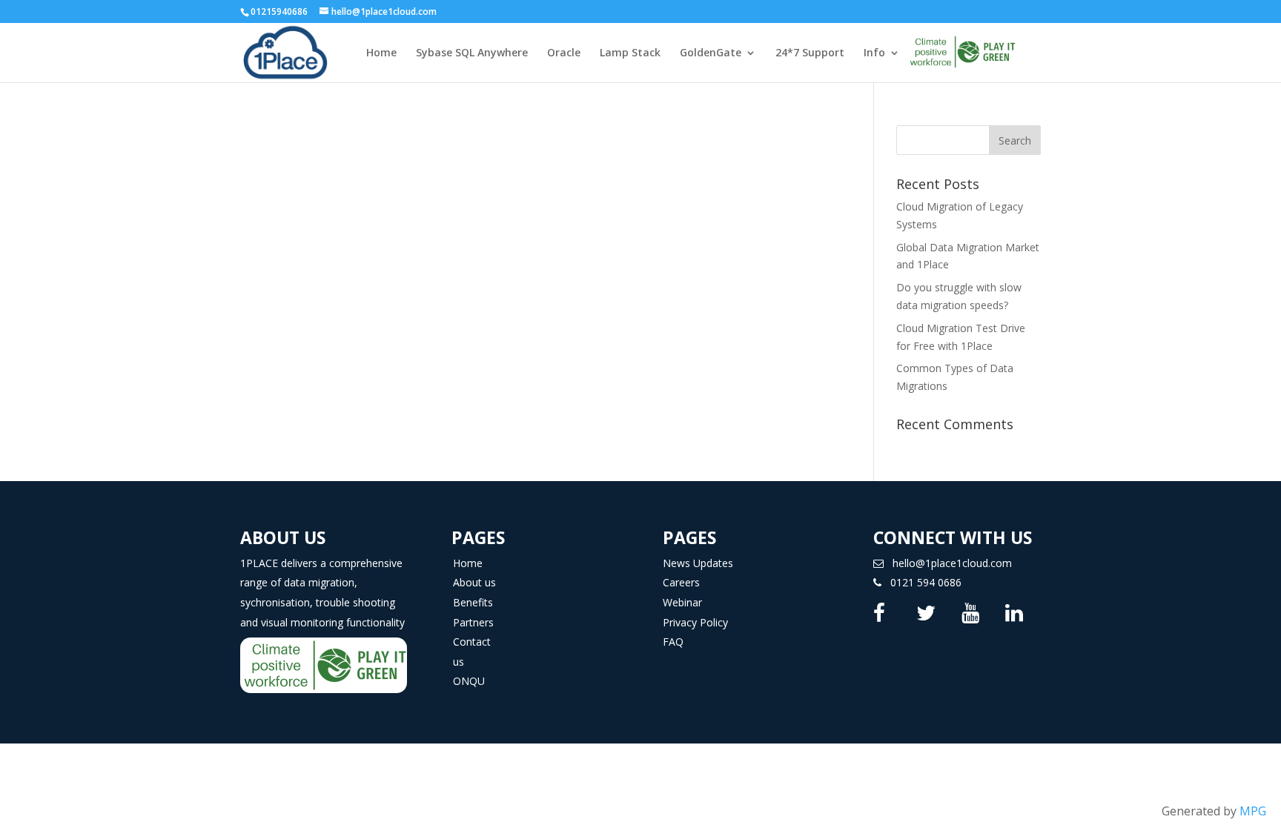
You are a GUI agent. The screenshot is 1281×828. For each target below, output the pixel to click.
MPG (1252, 811)
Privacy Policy (695, 622)
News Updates (698, 563)
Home (381, 53)
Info (874, 53)
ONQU (469, 681)
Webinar (682, 602)
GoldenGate (710, 53)
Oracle (563, 53)
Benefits (473, 602)
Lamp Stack (630, 53)
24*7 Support (809, 53)
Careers (681, 582)
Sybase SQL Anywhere (472, 53)
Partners (473, 622)
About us (474, 582)
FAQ (673, 642)
